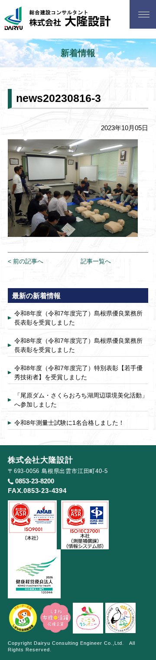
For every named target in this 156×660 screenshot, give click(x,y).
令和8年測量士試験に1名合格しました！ (69, 422)
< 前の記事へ (25, 261)
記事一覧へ (96, 261)
